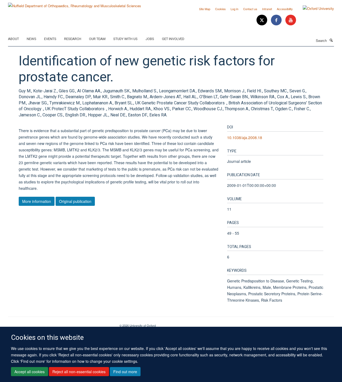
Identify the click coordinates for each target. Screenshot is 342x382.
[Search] (331, 40)
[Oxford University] (314, 8)
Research (72, 38)
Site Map (204, 9)
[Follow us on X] (262, 20)
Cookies (220, 9)
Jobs (149, 38)
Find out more (125, 371)
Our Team (97, 38)
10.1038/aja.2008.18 (244, 137)
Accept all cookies (29, 371)
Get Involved (173, 38)
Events (50, 38)
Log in (234, 9)
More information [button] (36, 201)
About (13, 38)
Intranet (267, 9)
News (31, 38)
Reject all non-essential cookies (79, 371)
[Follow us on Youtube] (290, 20)
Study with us (125, 38)
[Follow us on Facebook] (277, 20)
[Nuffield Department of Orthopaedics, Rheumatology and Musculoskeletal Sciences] (74, 3)
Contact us (250, 9)
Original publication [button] (75, 201)
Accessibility (285, 9)
